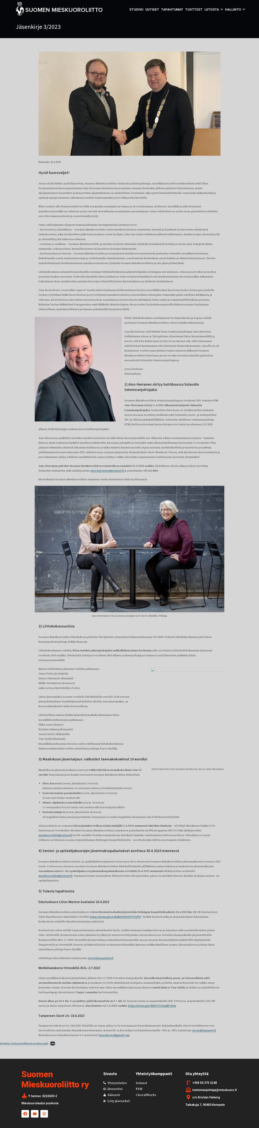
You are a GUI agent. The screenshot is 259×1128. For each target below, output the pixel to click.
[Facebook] (25, 1114)
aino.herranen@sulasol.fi (107, 470)
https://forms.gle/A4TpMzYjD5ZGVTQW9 (115, 917)
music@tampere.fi (204, 1030)
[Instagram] (44, 1114)
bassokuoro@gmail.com (114, 1035)
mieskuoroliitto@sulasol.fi (55, 835)
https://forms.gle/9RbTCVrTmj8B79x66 (152, 1006)
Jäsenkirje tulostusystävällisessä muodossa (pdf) (24, 1043)
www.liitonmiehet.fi (100, 958)
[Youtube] (34, 1114)
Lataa (52, 1043)
